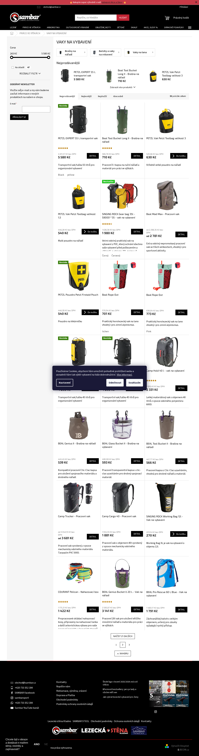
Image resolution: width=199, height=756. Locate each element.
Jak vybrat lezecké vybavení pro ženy (120, 697)
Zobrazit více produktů (121, 87)
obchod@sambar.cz (25, 682)
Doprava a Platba (65, 695)
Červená (116, 255)
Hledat (123, 17)
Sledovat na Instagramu (171, 711)
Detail (92, 155)
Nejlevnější (86, 96)
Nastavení (64, 382)
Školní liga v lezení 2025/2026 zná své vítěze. (120, 683)
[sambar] (65, 730)
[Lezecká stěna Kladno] (104, 730)
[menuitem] (13, 27)
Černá (105, 255)
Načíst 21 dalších (122, 636)
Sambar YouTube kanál (27, 708)
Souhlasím (135, 382)
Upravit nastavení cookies (86, 748)
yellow (70, 175)
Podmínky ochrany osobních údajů (74, 704)
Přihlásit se (19, 117)
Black (61, 175)
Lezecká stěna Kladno (59, 721)
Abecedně (118, 96)
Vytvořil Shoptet (180, 746)
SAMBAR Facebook (25, 693)
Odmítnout (115, 382)
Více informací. (124, 374)
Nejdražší (102, 96)
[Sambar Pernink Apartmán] (139, 730)
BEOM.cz (184, 749)
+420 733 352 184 (24, 687)
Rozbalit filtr (28, 73)
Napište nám (63, 686)
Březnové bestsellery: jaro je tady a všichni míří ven (119, 691)
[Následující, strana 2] (123, 645)
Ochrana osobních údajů (127, 721)
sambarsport (22, 698)
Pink (148, 331)
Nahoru (124, 653)
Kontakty (61, 682)
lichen (105, 331)
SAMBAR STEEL (81, 721)
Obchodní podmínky (67, 699)
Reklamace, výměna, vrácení (71, 691)
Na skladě (22, 67)
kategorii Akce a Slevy (112, 2)
